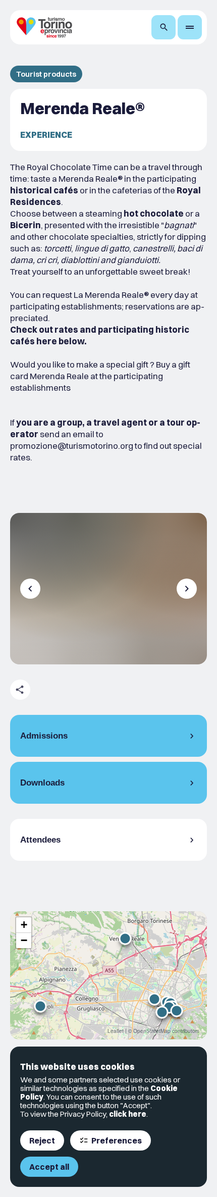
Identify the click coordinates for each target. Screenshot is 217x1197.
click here (127, 1114)
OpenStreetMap (152, 1030)
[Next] (187, 589)
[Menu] (190, 27)
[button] (125, 938)
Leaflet (115, 1030)
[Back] (30, 589)
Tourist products (46, 74)
